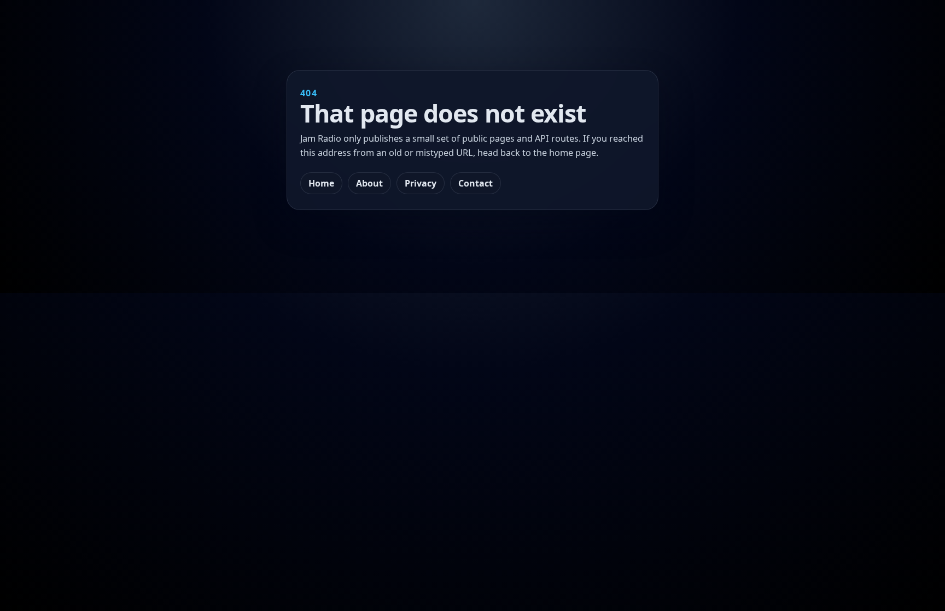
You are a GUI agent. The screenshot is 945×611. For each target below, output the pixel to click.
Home (321, 183)
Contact (475, 183)
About (369, 183)
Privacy (420, 183)
